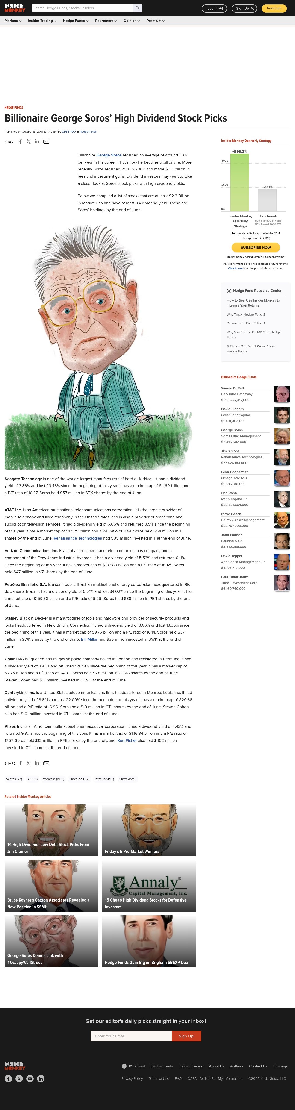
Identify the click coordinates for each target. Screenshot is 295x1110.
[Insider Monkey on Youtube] (31, 1078)
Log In (213, 8)
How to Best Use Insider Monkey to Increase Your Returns (253, 303)
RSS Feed (137, 1066)
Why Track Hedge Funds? (246, 314)
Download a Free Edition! (246, 323)
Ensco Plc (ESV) (79, 779)
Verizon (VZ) (14, 779)
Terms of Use (159, 1078)
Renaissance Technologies (78, 538)
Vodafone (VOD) (53, 779)
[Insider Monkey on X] (20, 1078)
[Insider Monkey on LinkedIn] (42, 1078)
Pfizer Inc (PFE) (104, 779)
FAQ (178, 1078)
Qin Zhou (69, 131)
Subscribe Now (256, 247)
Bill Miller (89, 639)
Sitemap (280, 1066)
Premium (274, 8)
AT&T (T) (32, 779)
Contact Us (258, 1066)
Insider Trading (41, 20)
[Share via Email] (46, 141)
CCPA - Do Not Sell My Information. (214, 1078)
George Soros (109, 155)
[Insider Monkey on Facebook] (10, 1078)
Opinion (130, 20)
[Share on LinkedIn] (37, 141)
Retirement (104, 20)
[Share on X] (29, 141)
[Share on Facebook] (21, 141)
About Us (216, 1066)
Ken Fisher (127, 740)
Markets (12, 20)
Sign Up (242, 8)
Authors (236, 1066)
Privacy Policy (132, 1078)
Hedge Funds (74, 20)
